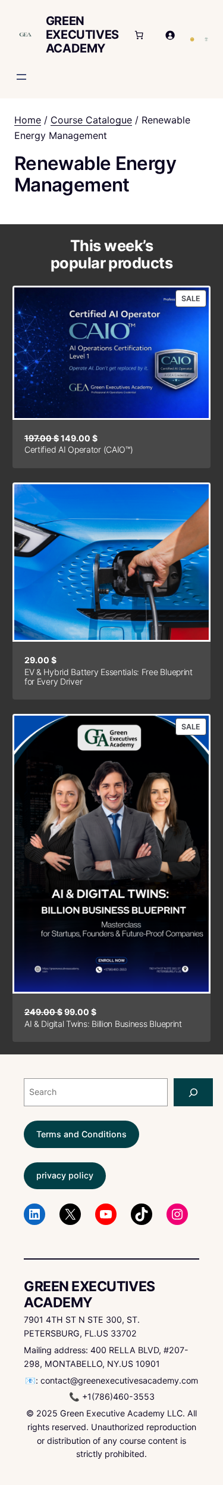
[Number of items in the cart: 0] (139, 35)
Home (27, 120)
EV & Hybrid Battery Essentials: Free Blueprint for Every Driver (108, 676)
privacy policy (64, 1175)
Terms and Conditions (81, 1134)
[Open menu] (21, 77)
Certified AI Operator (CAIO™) (78, 449)
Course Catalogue (91, 120)
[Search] (193, 1092)
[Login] (169, 35)
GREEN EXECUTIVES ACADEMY (82, 34)
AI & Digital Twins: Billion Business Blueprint (103, 1024)
